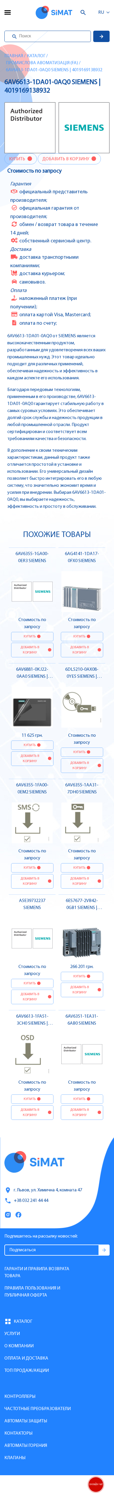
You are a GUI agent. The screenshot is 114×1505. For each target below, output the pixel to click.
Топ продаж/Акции (26, 1370)
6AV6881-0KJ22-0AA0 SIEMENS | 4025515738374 (32, 676)
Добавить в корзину (66, 159)
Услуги (12, 1334)
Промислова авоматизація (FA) (42, 63)
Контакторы (18, 1433)
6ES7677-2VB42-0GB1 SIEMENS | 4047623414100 (82, 908)
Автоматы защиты (25, 1421)
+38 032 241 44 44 (31, 1200)
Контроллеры (19, 1396)
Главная (13, 56)
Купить (17, 159)
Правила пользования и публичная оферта (32, 1292)
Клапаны (14, 1458)
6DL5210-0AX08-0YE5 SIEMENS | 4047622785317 (82, 676)
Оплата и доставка (26, 1358)
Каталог (36, 56)
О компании (19, 1346)
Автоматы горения (25, 1445)
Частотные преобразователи (37, 1409)
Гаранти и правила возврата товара (36, 1272)
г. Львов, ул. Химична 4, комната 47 (48, 1190)
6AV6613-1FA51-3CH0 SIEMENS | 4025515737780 (32, 1023)
